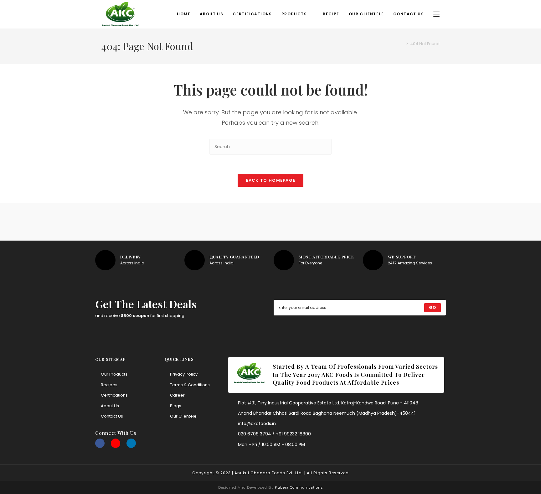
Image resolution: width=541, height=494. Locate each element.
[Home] (402, 44)
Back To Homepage (271, 180)
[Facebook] (100, 443)
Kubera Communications (298, 487)
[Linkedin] (131, 443)
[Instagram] (115, 443)
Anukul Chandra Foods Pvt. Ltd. (268, 473)
